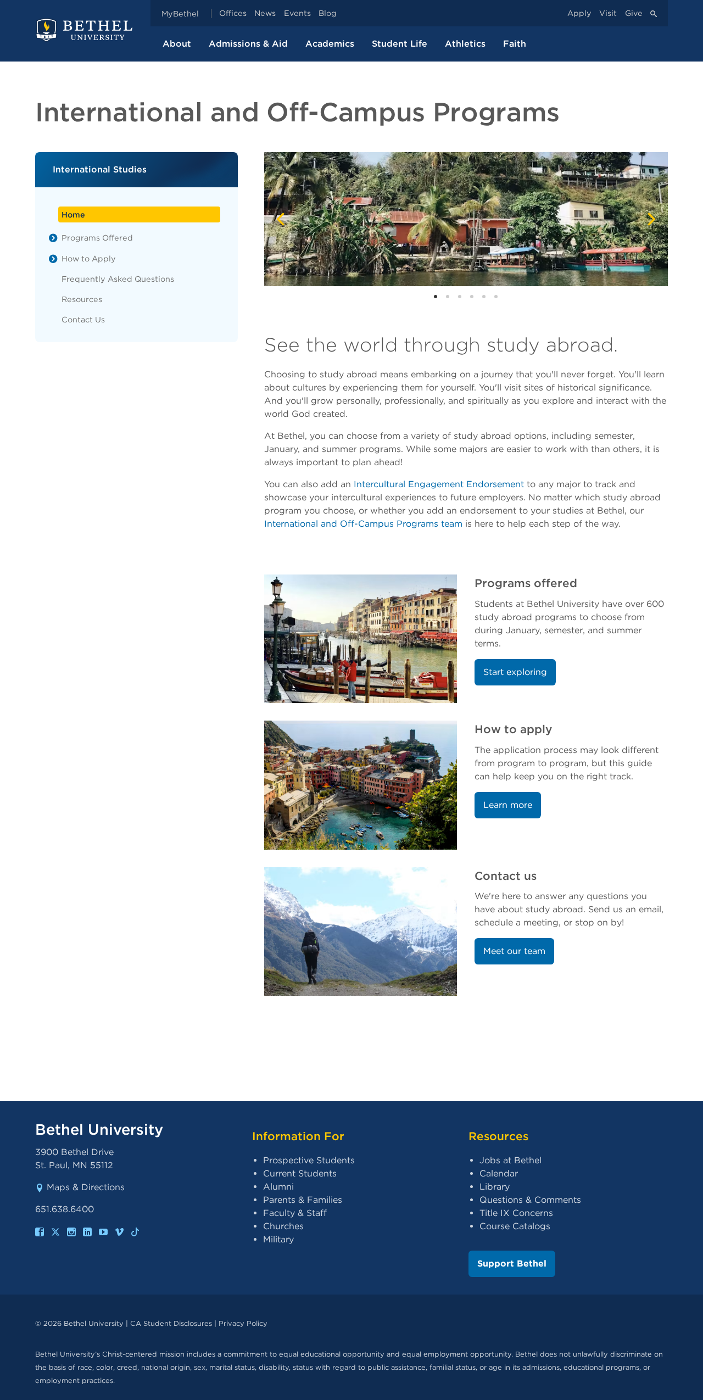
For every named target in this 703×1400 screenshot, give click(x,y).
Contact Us (83, 319)
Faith (514, 43)
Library (494, 1186)
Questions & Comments (530, 1200)
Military (278, 1239)
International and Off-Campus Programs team (363, 523)
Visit (608, 13)
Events (297, 13)
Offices (233, 13)
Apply (579, 13)
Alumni (278, 1186)
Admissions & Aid (248, 43)
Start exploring (515, 672)
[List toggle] (53, 237)
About (177, 43)
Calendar (498, 1173)
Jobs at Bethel (510, 1160)
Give (634, 13)
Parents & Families (302, 1200)
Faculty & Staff (295, 1213)
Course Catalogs (514, 1226)
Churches (283, 1226)
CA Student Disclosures (171, 1323)
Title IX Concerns (516, 1213)
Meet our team (514, 951)
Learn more (507, 805)
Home (73, 214)
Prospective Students (309, 1160)
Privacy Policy (243, 1323)
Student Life (399, 43)
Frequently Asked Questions (118, 278)
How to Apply (89, 258)
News (265, 13)
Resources (82, 299)
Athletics (465, 43)
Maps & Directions (86, 1187)
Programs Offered (97, 237)
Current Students (300, 1173)
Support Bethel (511, 1263)
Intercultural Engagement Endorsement (439, 484)
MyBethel (180, 13)
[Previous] (282, 219)
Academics (329, 43)
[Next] (650, 219)
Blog (328, 13)
